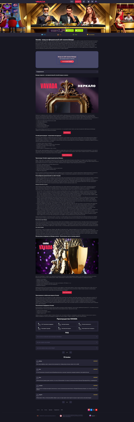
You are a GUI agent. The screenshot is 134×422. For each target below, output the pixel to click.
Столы (45, 409)
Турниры (50, 409)
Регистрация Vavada (67, 61)
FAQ (62, 409)
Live (42, 409)
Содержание (56, 409)
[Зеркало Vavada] (67, 95)
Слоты (38, 409)
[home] (40, 1)
